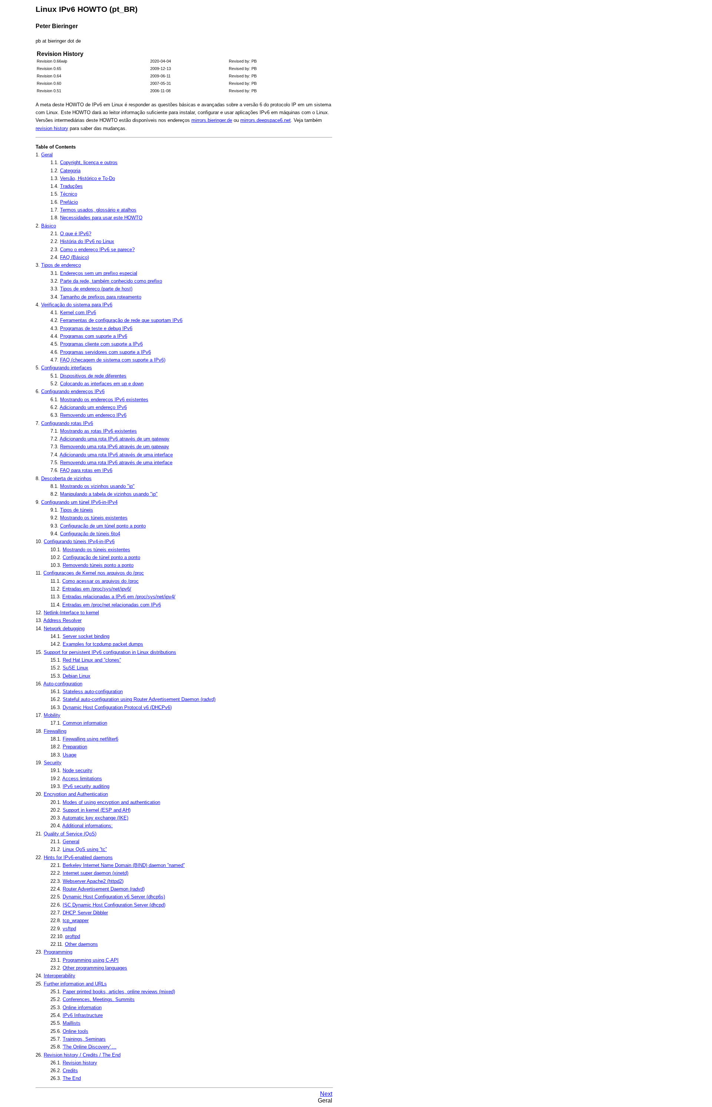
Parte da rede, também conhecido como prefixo (111, 281)
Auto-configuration (62, 684)
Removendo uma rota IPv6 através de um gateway (114, 446)
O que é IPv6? (75, 233)
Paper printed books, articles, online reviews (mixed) (119, 991)
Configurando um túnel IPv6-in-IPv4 (79, 502)
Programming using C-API (91, 960)
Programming (58, 952)
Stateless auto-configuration (93, 691)
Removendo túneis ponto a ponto (98, 565)
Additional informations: (87, 825)
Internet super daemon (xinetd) (95, 873)
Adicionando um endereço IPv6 (93, 407)
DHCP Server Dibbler (85, 912)
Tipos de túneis (76, 510)
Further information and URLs (75, 984)
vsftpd (69, 928)
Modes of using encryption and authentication (111, 802)
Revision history (80, 1063)
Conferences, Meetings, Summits (99, 999)
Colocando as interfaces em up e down (102, 383)
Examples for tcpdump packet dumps (103, 644)
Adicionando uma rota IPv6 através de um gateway (114, 439)
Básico (48, 226)
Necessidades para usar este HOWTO (101, 217)
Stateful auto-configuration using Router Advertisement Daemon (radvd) (139, 699)
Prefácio (69, 202)
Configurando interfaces (66, 367)
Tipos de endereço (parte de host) (96, 289)
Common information (85, 723)
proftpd (72, 936)
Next (326, 1094)
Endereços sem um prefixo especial (98, 273)
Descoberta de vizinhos (66, 478)
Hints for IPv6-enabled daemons (78, 857)
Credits (70, 1070)
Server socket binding (86, 636)
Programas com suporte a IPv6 (93, 336)
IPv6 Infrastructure (83, 1015)
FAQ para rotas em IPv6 (86, 470)
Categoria (70, 170)
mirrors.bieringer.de (211, 120)
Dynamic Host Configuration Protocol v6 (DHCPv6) (117, 707)
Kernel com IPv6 (78, 312)
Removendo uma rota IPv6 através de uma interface (116, 462)
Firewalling (55, 731)
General (71, 841)
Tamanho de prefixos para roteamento (100, 297)
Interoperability (59, 975)
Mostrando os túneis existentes (94, 518)
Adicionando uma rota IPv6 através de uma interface (116, 455)
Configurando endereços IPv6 (73, 391)
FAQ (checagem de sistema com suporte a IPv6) (112, 360)
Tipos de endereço (61, 265)
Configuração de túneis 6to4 (90, 533)
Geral (47, 154)
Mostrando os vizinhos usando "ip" (97, 486)
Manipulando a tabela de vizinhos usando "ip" (109, 494)
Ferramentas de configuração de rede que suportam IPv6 (121, 320)
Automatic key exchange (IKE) (95, 818)
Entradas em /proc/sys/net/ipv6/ (96, 589)
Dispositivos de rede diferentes (93, 376)
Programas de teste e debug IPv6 (96, 328)
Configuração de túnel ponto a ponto (101, 557)
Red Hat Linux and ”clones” (92, 660)
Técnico (68, 194)
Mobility (52, 715)
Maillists (71, 1023)
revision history (52, 128)
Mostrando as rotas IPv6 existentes (98, 431)
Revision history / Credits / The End (82, 1055)
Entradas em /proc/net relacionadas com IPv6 (111, 605)
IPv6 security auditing (86, 786)
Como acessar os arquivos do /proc (100, 581)
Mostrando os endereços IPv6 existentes (104, 399)
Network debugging (64, 628)
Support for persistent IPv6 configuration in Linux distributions (110, 652)
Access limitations (82, 778)
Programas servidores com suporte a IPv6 (105, 352)
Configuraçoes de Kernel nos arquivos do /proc (93, 573)
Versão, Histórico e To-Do (87, 178)
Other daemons (81, 944)
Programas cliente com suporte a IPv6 (101, 344)
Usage (69, 755)
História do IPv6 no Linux (87, 241)
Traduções (71, 186)
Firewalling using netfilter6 (90, 739)
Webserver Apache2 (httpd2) (93, 881)
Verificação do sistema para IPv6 (76, 305)
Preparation (75, 746)
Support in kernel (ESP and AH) (97, 810)
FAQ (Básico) (74, 257)
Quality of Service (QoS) (70, 834)
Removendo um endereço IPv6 (93, 415)
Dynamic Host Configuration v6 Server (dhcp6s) (114, 897)
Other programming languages (95, 968)
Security (53, 762)
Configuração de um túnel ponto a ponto (103, 526)
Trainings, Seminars (84, 1039)
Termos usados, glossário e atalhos (98, 210)
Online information (82, 1007)
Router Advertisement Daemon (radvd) (104, 889)
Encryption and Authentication (76, 794)
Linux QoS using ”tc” (85, 849)
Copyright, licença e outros (89, 162)
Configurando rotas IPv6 (67, 423)
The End (72, 1078)
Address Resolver (62, 620)
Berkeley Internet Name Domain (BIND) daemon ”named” (124, 865)
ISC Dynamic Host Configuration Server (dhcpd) (114, 905)
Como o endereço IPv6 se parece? (97, 249)
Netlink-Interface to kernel (71, 612)
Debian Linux (76, 676)
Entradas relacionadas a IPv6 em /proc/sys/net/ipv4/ (118, 596)
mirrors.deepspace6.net (265, 120)
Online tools (75, 1031)
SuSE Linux (75, 668)
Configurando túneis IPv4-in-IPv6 (79, 541)
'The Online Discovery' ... (89, 1047)
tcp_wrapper (76, 920)
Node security (77, 770)
